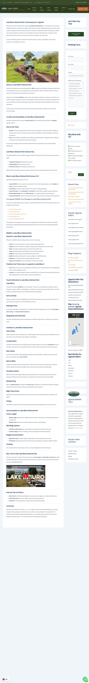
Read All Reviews (82, 2)
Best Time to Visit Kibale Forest (76, 199)
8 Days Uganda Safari (14, 216)
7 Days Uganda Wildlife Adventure (17, 214)
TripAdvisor (71, 9)
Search (70, 172)
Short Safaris (49, 9)
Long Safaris (42, 9)
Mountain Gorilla (72, 258)
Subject (70, 72)
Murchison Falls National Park (75, 260)
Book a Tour (83, 9)
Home (29, 9)
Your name (70, 56)
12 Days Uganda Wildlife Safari (16, 219)
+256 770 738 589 (7, 2)
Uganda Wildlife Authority (74, 267)
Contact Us (64, 9)
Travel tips (70, 265)
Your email (70, 64)
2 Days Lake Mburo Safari (15, 209)
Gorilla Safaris (34, 9)
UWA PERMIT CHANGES (74, 196)
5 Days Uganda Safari (14, 211)
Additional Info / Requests (74, 80)
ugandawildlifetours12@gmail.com (23, 2)
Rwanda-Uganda (56, 9)
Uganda (27, 509)
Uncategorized (72, 270)
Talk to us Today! (78, 428)
